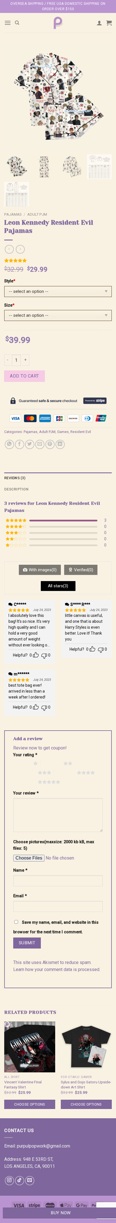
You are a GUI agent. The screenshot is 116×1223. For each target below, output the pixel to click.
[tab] (58, 478)
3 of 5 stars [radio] (26, 772)
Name (20, 870)
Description (16, 489)
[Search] (17, 22)
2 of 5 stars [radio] (52, 763)
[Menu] (7, 23)
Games (63, 432)
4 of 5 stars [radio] (65, 772)
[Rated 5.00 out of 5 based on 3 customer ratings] (58, 260)
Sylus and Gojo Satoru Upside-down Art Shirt (86, 1084)
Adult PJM (37, 214)
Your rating (25, 755)
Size (9, 305)
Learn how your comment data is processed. (56, 969)
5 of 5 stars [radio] (26, 782)
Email (20, 896)
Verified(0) (83, 569)
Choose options (29, 1104)
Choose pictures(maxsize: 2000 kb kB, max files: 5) (53, 845)
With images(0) (43, 569)
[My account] (99, 23)
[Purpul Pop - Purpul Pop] (58, 23)
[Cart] (109, 23)
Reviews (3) (14, 478)
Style (9, 281)
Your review (26, 793)
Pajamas (13, 214)
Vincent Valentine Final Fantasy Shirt (23, 1084)
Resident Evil (80, 432)
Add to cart (24, 376)
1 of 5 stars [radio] (21, 763)
